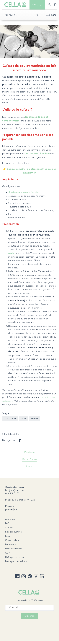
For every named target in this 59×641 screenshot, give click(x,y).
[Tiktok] (36, 576)
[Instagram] (23, 576)
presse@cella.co (13, 509)
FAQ (7, 523)
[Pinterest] (30, 576)
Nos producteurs (13, 532)
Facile (23, 418)
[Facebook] (17, 576)
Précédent (29, 452)
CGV (7, 553)
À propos (10, 519)
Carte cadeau (12, 540)
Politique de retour (14, 557)
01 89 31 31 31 (12, 494)
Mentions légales (13, 549)
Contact (9, 528)
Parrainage (10, 545)
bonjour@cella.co (14, 490)
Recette (34, 418)
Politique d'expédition (16, 561)
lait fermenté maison (38, 154)
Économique (10, 418)
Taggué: (6, 413)
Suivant (29, 467)
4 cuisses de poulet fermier (23, 192)
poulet (12, 253)
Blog (7, 536)
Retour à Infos (29, 459)
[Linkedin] (42, 576)
